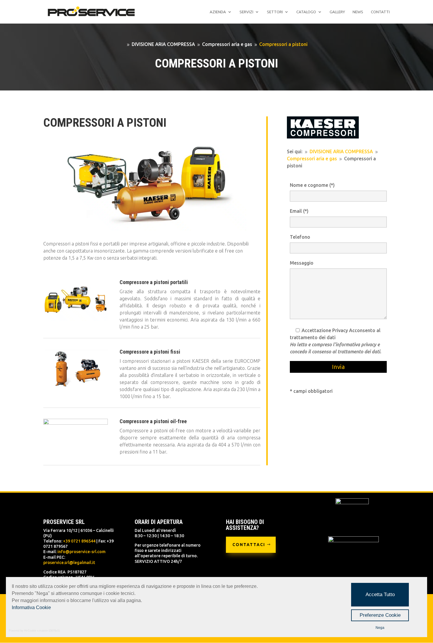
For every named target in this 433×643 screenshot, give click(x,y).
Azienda (218, 12)
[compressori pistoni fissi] (75, 388)
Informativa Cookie (31, 607)
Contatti (380, 12)
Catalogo (306, 12)
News (358, 12)
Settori (275, 12)
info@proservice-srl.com (81, 551)
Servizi (246, 12)
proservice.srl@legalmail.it (69, 562)
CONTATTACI (248, 544)
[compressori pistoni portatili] (75, 319)
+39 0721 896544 (79, 541)
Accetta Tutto (380, 594)
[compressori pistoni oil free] (75, 423)
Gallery (337, 12)
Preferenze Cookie (380, 615)
